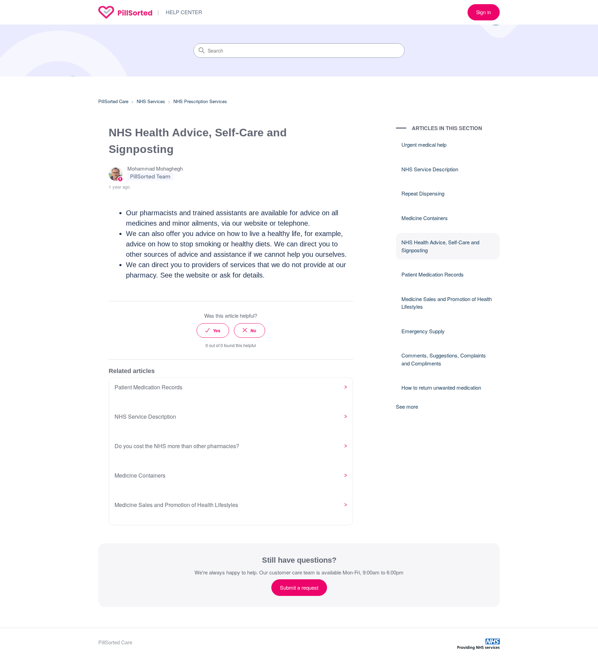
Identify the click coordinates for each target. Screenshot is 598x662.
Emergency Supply (423, 331)
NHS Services (151, 101)
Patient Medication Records (432, 274)
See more (407, 406)
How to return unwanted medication (441, 387)
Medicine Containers (424, 217)
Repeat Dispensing (422, 193)
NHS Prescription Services (200, 101)
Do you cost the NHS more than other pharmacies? (177, 446)
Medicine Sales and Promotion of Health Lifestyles (446, 302)
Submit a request (299, 587)
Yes (216, 330)
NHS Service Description (429, 169)
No (253, 330)
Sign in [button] (483, 12)
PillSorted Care (113, 101)
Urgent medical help (423, 144)
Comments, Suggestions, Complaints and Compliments (443, 359)
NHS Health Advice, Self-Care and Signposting (440, 246)
